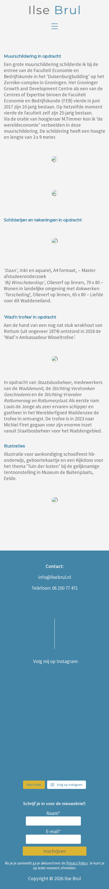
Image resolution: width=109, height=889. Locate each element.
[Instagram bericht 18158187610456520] (78, 763)
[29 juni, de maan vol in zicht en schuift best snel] (78, 707)
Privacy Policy (76, 863)
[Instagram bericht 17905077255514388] (78, 680)
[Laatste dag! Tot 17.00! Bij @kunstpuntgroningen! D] (30, 763)
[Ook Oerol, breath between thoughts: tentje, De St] (30, 735)
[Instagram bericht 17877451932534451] (30, 680)
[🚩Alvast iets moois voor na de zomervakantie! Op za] (30, 707)
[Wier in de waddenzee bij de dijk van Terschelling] (78, 735)
